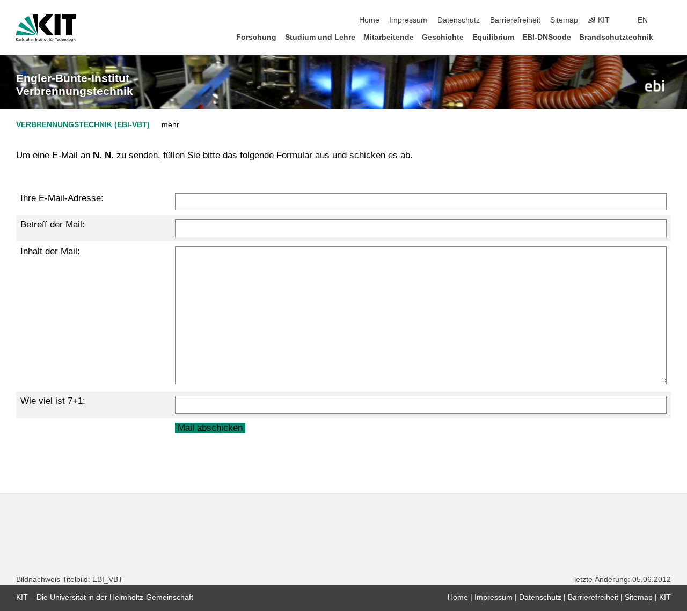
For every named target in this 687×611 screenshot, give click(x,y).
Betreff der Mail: (52, 224)
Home (369, 20)
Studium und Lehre (320, 37)
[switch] (667, 20)
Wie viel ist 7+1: (52, 401)
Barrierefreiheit (515, 20)
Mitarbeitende (388, 37)
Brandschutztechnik (616, 37)
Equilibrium (493, 37)
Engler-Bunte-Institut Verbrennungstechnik (74, 85)
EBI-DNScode (546, 37)
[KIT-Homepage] (46, 28)
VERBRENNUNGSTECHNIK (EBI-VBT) (83, 125)
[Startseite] (667, 36)
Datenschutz (458, 20)
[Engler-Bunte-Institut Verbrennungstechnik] (655, 85)
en (643, 20)
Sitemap (564, 20)
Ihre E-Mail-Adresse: (62, 198)
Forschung (256, 37)
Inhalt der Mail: (50, 251)
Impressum (408, 20)
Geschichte (443, 37)
